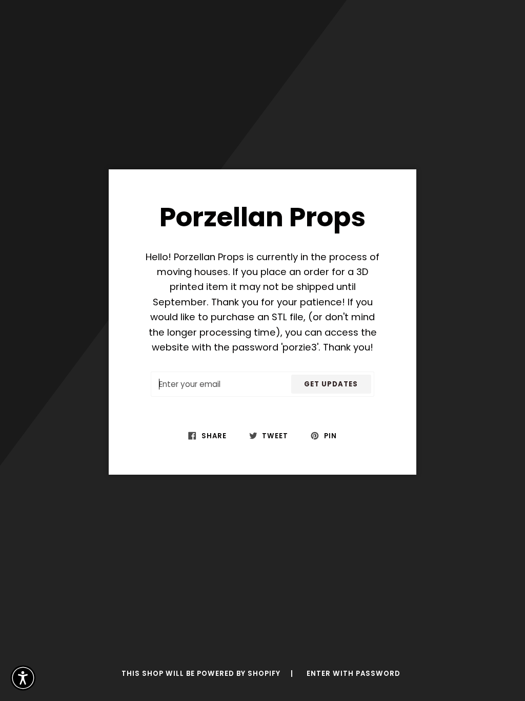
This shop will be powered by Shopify (202, 673)
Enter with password (353, 673)
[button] (23, 678)
